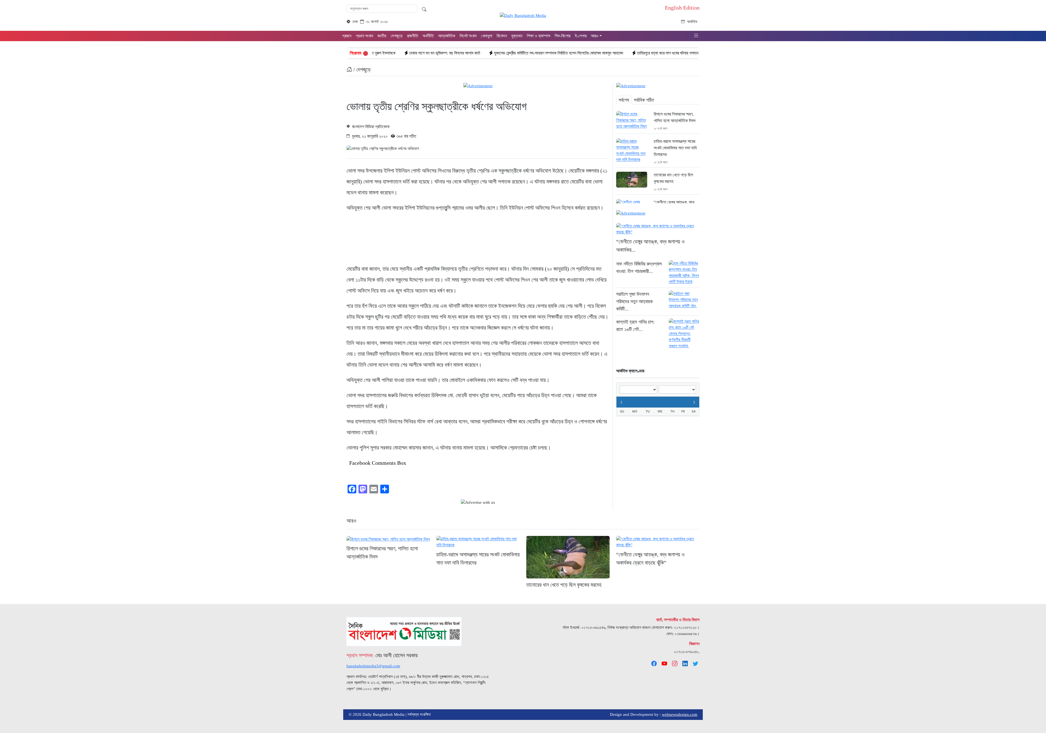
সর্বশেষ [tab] (624, 100)
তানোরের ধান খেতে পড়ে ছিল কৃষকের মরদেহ (673, 178)
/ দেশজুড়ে (361, 70)
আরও (351, 521)
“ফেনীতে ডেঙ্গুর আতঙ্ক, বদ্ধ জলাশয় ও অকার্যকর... (650, 246)
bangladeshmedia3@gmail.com (373, 666)
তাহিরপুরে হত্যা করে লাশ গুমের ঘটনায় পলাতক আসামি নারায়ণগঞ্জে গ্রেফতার (641, 53)
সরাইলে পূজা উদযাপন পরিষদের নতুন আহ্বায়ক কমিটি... (634, 301)
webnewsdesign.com (679, 714)
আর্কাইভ (692, 22)
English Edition (682, 8)
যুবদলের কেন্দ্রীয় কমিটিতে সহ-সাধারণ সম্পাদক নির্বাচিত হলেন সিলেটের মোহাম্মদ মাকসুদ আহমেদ (511, 53)
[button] (696, 35)
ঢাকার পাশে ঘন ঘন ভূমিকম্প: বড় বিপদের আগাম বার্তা (397, 53)
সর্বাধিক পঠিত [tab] (644, 100)
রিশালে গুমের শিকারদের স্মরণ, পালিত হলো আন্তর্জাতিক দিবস (674, 117)
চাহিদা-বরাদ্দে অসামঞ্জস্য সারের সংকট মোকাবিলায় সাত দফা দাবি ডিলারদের (675, 148)
